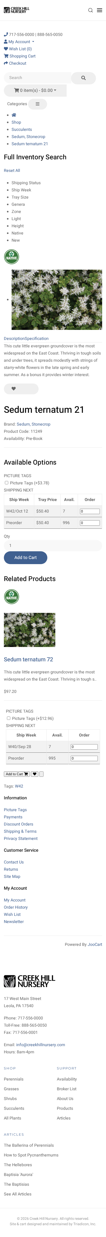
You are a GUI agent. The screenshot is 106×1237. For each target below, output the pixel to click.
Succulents (22, 129)
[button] (90, 10)
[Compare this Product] (31, 389)
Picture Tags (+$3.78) (29, 483)
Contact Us (14, 862)
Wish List (12, 914)
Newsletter (14, 922)
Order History (16, 907)
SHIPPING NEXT (18, 490)
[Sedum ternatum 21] (57, 300)
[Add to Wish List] (13, 389)
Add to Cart (25, 557)
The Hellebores (18, 1165)
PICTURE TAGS (17, 476)
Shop (16, 122)
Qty (7, 536)
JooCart (95, 944)
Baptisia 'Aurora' (18, 1175)
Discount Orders (18, 824)
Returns (11, 869)
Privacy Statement (21, 839)
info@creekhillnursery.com (40, 1045)
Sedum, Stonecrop (28, 137)
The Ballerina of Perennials (29, 1145)
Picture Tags (15, 810)
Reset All (12, 171)
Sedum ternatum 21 (30, 144)
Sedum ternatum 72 (28, 659)
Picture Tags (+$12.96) (32, 718)
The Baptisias (16, 1184)
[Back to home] (17, 10)
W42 (19, 786)
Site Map (12, 876)
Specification (37, 339)
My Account (14, 900)
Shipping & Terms (20, 831)
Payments (13, 817)
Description (14, 339)
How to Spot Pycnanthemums (31, 1155)
